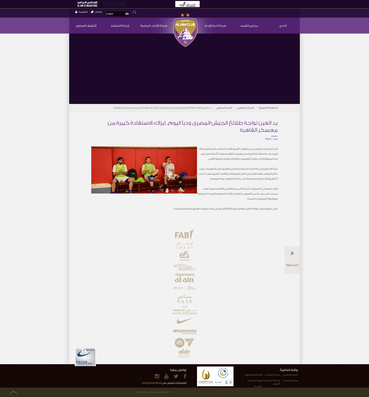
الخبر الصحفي (224, 107)
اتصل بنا (258, 386)
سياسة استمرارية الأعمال (271, 382)
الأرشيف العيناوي (86, 25)
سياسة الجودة (290, 380)
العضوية (83, 12)
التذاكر (98, 12)
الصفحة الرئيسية (268, 107)
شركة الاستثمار (120, 25)
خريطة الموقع (272, 374)
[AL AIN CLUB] (185, 30)
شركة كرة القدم (215, 25)
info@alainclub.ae (151, 382)
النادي (283, 25)
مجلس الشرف (249, 25)
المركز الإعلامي (245, 107)
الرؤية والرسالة (255, 380)
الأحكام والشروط (253, 374)
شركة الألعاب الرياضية (153, 25)
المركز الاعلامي (290, 374)
